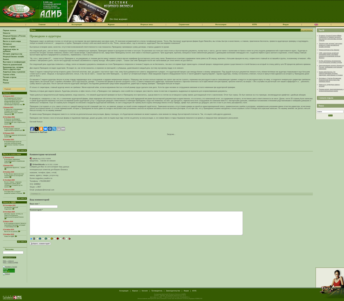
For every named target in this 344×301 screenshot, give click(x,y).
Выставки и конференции (14, 62)
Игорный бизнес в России (14, 36)
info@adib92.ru (185, 297)
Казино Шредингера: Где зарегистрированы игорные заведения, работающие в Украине (331, 73)
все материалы (306, 30)
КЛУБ (254, 24)
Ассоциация (76, 24)
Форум (286, 24)
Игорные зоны (146, 24)
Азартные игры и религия (14, 72)
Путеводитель (156, 291)
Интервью (7, 44)
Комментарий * (36, 210)
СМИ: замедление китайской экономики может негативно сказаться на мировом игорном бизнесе (329, 55)
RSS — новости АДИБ (10, 262)
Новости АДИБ (9, 39)
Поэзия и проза (9, 77)
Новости (6, 33)
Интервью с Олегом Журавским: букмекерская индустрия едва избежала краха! (330, 79)
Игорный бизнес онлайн (13, 57)
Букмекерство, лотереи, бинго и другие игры (13, 68)
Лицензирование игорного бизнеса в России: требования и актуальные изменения (331, 67)
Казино (6, 59)
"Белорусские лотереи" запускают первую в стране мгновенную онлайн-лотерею (330, 45)
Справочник (184, 24)
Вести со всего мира (12, 41)
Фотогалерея (220, 24)
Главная (42, 24)
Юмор (5, 80)
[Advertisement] (61, 141)
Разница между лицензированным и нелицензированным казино (331, 90)
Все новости (22, 150)
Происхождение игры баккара (329, 50)
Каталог (145, 291)
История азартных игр (12, 54)
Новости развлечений (12, 65)
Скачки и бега (9, 75)
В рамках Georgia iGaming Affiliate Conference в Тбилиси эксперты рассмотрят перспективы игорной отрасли (330, 38)
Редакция (7, 89)
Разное (6, 83)
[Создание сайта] (12, 297)
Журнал (111, 24)
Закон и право (9, 47)
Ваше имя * (35, 204)
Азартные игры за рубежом (10, 50)
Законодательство (173, 291)
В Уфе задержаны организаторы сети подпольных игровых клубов (330, 61)
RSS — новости (8, 261)
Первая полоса (9, 30)
